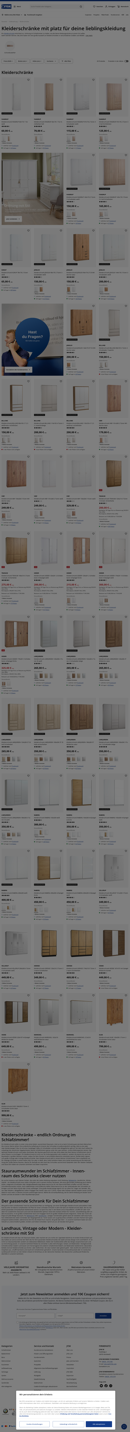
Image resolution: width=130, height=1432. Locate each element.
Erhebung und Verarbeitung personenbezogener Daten (79, 1414)
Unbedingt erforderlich (68, 1424)
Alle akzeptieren (99, 1424)
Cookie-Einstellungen (35, 1424)
